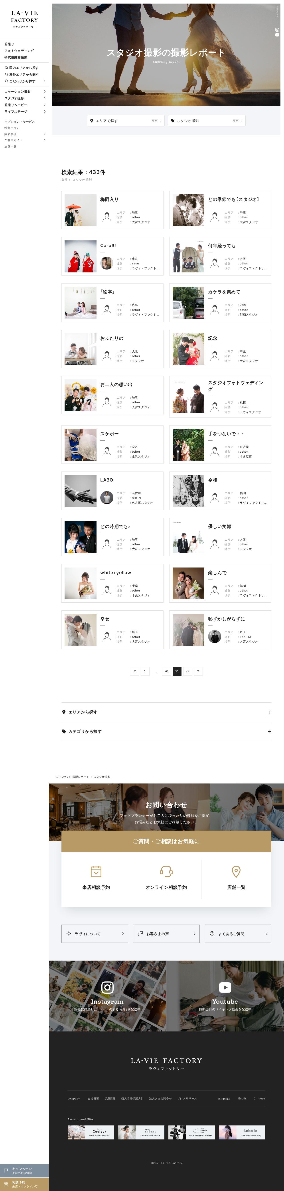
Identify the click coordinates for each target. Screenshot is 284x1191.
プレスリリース (187, 1098)
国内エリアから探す (24, 68)
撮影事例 (10, 134)
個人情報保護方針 (132, 1098)
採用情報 (110, 1098)
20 (166, 671)
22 (188, 671)
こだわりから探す (22, 81)
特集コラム (12, 128)
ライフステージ (16, 111)
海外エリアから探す (24, 74)
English (243, 1098)
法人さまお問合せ (160, 1098)
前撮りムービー (16, 105)
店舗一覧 (10, 146)
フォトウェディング (19, 50)
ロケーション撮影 (17, 91)
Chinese (259, 1098)
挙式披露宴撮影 (16, 57)
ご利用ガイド (13, 140)
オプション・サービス (19, 121)
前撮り (9, 44)
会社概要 (93, 1098)
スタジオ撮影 (14, 98)
